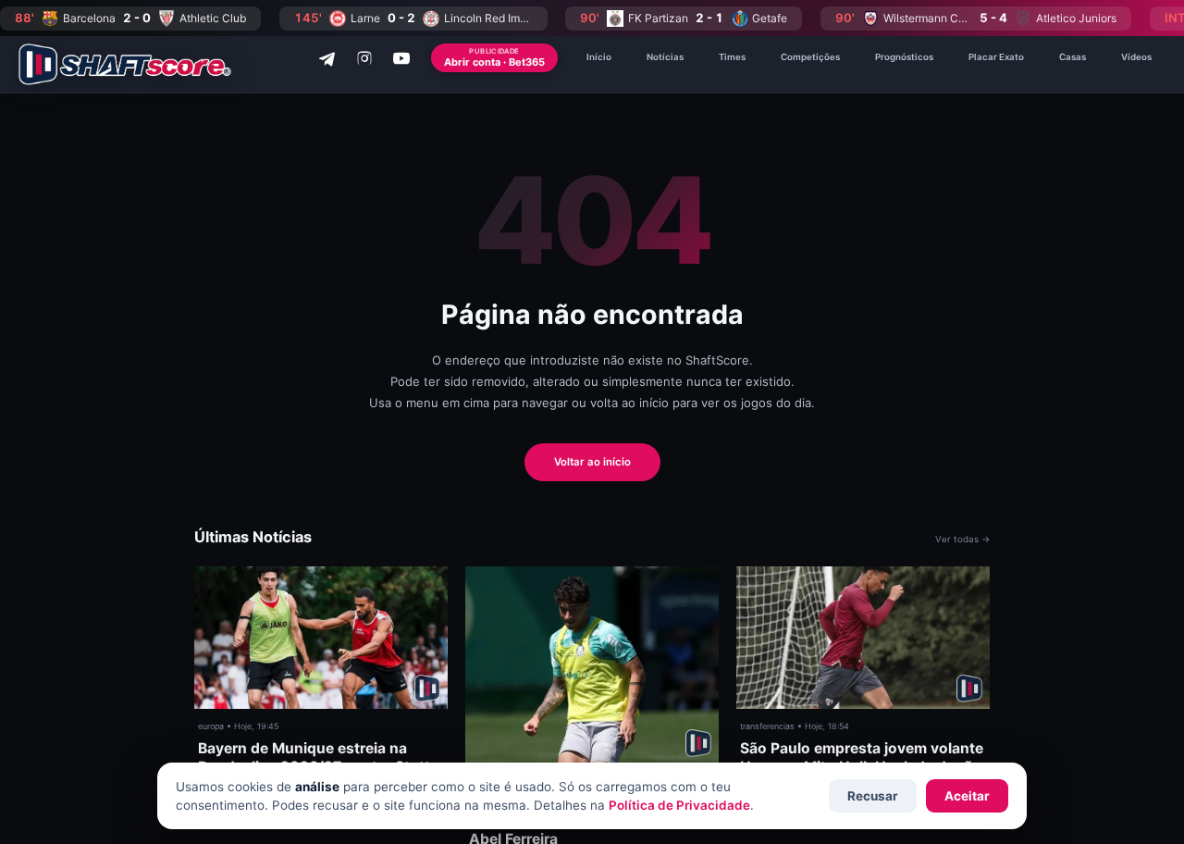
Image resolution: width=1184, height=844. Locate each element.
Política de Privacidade (679, 805)
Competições (810, 57)
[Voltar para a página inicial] (124, 64)
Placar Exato (996, 57)
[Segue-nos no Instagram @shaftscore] (364, 58)
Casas (1072, 57)
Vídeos (1136, 57)
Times (732, 57)
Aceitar (967, 795)
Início (598, 57)
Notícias (665, 57)
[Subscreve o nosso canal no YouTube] (401, 58)
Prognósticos (904, 57)
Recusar (872, 795)
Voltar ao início (592, 461)
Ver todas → (962, 539)
